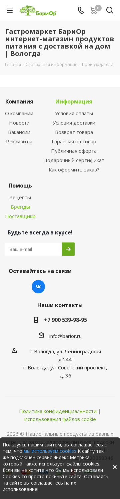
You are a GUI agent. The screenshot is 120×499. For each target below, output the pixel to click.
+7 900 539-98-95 (65, 320)
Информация (73, 101)
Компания (19, 101)
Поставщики (20, 216)
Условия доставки (74, 122)
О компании (19, 113)
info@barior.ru (65, 336)
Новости (19, 122)
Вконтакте (38, 286)
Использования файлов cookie (60, 419)
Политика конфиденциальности (58, 411)
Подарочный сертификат (73, 160)
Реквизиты (19, 141)
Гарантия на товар (74, 141)
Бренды (20, 206)
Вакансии (19, 132)
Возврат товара (74, 132)
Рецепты (20, 197)
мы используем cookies (50, 451)
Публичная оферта (74, 150)
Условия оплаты (74, 113)
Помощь (20, 185)
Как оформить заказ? (74, 169)
